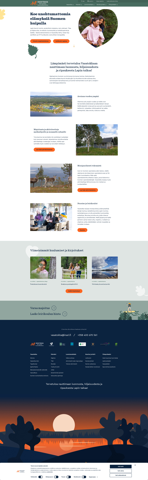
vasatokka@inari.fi (61, 335)
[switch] (56, 477)
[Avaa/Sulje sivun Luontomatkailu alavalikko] (94, 4)
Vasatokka (69, 4)
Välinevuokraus (70, 358)
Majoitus (53, 358)
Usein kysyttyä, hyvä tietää (110, 358)
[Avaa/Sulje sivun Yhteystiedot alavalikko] (117, 4)
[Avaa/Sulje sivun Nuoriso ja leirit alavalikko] (105, 4)
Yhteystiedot (112, 4)
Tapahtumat (33, 364)
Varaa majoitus (100, 1)
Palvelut (78, 4)
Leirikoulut (88, 358)
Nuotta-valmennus (90, 364)
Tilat (52, 361)
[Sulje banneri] (135, 465)
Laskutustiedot (106, 361)
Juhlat (52, 370)
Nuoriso (82, 230)
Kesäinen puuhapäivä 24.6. (69, 284)
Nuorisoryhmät (89, 361)
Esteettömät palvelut (57, 372)
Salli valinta (121, 471)
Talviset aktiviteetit (71, 364)
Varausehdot (106, 364)
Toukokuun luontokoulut (38, 284)
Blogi (46, 281)
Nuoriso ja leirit (101, 4)
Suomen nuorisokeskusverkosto (39, 375)
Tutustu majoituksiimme (40, 41)
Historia (32, 358)
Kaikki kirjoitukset (74, 291)
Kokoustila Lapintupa (57, 375)
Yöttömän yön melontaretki (101, 284)
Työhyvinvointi (55, 367)
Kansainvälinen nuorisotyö (92, 367)
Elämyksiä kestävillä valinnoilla (38, 370)
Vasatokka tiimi (34, 361)
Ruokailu (53, 364)
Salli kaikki (121, 466)
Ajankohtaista (40, 281)
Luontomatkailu (88, 4)
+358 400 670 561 (87, 335)
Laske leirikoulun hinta (112, 1)
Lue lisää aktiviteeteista (88, 190)
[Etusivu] (39, 3)
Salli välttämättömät (120, 475)
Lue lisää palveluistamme (44, 149)
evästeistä (49, 472)
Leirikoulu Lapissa (61, 41)
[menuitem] (70, 5)
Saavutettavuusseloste (108, 367)
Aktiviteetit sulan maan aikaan (74, 361)
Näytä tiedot (92, 477)
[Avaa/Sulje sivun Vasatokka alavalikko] (73, 4)
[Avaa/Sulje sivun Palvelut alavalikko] (81, 4)
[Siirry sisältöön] (74, 46)
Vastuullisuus (33, 372)
